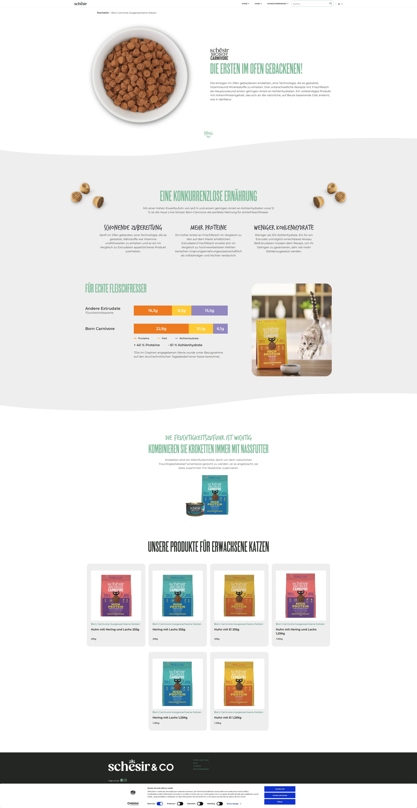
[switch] (180, 803)
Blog (195, 763)
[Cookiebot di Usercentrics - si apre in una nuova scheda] (133, 803)
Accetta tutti (280, 789)
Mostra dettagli (232, 804)
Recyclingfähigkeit (201, 769)
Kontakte (197, 766)
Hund (257, 4)
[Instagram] (125, 780)
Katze (244, 4)
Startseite (103, 13)
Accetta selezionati (280, 795)
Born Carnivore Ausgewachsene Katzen (133, 13)
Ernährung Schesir (201, 760)
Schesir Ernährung (276, 4)
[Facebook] (122, 780)
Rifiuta (279, 802)
